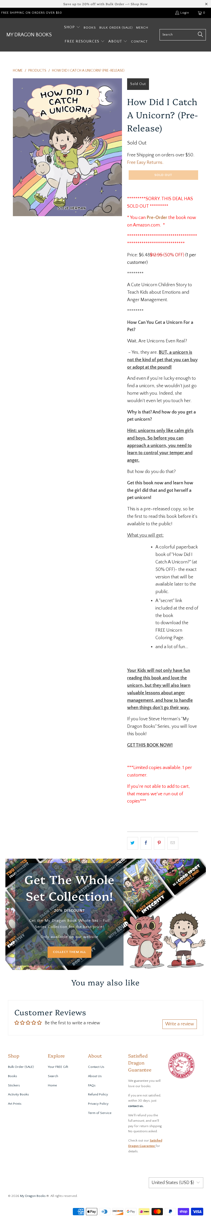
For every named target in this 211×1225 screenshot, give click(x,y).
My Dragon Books (33, 1196)
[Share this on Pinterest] (159, 843)
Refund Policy (98, 1094)
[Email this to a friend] (172, 843)
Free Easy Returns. (145, 162)
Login (184, 12)
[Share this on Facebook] (146, 843)
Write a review (179, 1024)
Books (12, 1076)
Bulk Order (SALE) (21, 1067)
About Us (95, 1076)
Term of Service (99, 1113)
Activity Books (18, 1094)
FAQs (91, 1085)
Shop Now (139, 4)
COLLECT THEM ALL (69, 952)
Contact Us (96, 1067)
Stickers (14, 1085)
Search (53, 1076)
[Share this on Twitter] (132, 843)
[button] (72, 28)
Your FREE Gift (58, 1067)
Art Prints (14, 1103)
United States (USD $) (173, 1182)
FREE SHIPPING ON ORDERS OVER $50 (31, 12)
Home (52, 1085)
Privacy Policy (98, 1103)
